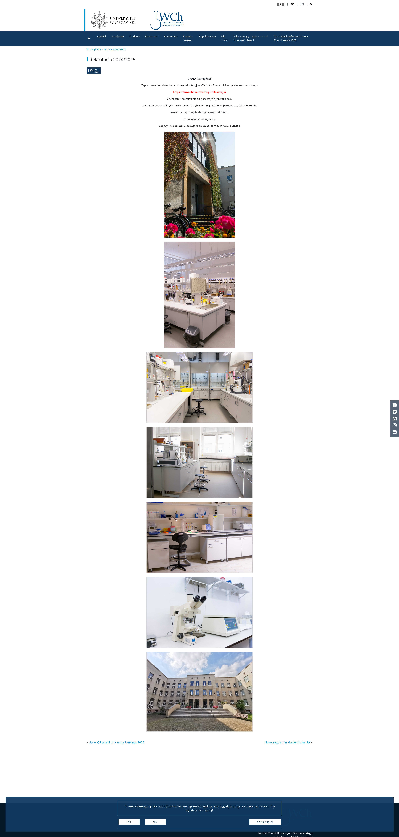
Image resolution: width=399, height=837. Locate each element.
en (302, 4)
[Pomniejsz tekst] (283, 4)
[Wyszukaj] (309, 4)
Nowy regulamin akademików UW (287, 742)
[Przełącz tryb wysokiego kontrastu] (292, 4)
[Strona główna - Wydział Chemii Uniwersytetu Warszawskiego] (166, 20)
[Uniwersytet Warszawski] (113, 20)
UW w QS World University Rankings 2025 (116, 742)
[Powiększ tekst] (278, 4)
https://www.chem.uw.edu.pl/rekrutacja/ (199, 92)
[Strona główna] (89, 38)
